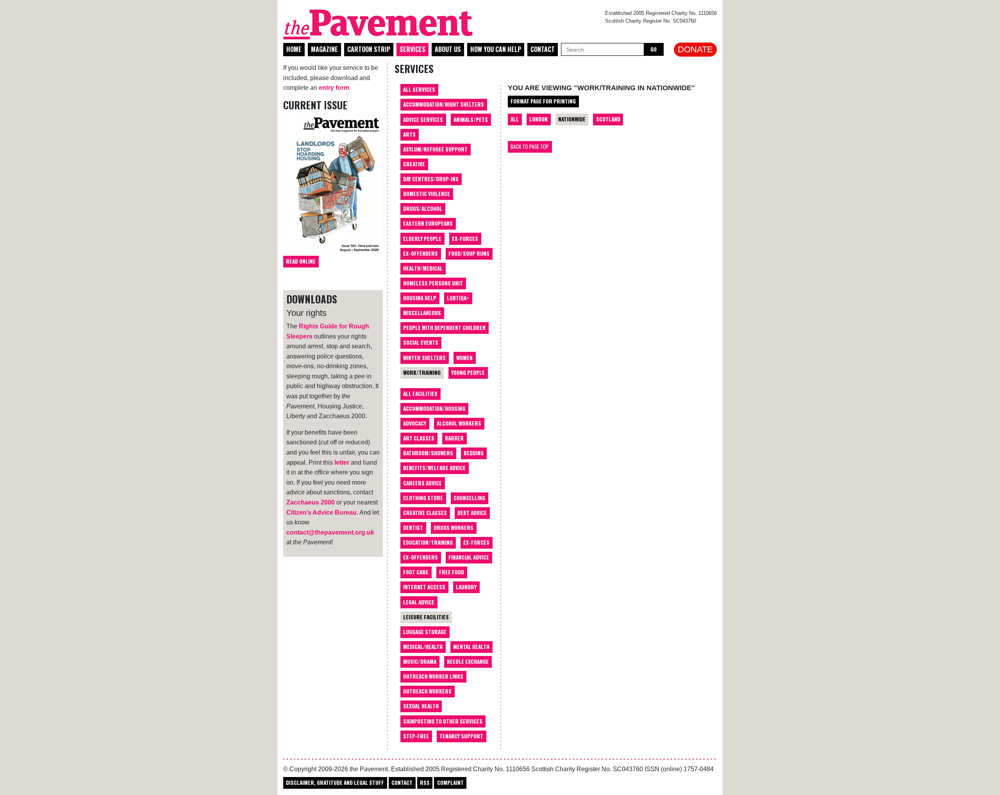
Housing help (419, 298)
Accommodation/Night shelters (443, 104)
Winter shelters (424, 358)
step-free (416, 736)
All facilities (420, 394)
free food (451, 572)
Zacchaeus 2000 (310, 502)
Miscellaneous (422, 313)
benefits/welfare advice (434, 468)
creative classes (425, 513)
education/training (428, 542)
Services (412, 49)
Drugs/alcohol (422, 208)
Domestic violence (426, 194)
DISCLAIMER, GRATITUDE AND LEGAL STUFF (335, 782)
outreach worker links (433, 676)
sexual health (421, 706)
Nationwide (572, 119)
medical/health (423, 647)
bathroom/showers (428, 453)
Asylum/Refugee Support (435, 149)
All (515, 119)
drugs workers (453, 527)
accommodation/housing (434, 408)
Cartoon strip (368, 49)
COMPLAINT (450, 782)
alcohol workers (459, 423)
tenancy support (461, 736)
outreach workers (427, 691)
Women (464, 358)
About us (448, 49)
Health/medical (423, 268)
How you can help (495, 49)
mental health (471, 647)
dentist (413, 527)
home (294, 49)
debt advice (472, 513)
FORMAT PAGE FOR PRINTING (543, 101)
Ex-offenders (420, 253)
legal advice (418, 602)
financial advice (468, 557)
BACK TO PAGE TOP (530, 146)
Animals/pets (471, 119)
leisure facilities (426, 617)
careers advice (422, 483)
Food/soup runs (468, 253)
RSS (425, 782)
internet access (424, 587)
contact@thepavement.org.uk (330, 532)
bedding (474, 453)
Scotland (608, 119)
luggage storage (424, 632)
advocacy (414, 423)
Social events (420, 342)
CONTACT (401, 782)
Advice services (423, 119)
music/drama (419, 661)
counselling (469, 498)
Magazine (324, 49)
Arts (409, 134)
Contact (542, 49)
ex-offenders (420, 557)
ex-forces (476, 542)
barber (454, 438)
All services (419, 89)
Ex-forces (465, 238)
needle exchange (468, 661)
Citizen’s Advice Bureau (321, 512)
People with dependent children (444, 328)
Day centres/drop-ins (431, 179)
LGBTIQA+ (458, 298)
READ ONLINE (301, 261)
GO (653, 49)
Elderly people (422, 238)
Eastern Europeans (428, 223)
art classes (418, 438)
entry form (334, 87)
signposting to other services (442, 721)
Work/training (422, 372)
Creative (414, 164)
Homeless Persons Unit (433, 283)
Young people (468, 372)
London (538, 119)
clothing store (423, 498)
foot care (416, 572)
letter (341, 462)
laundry (466, 587)
